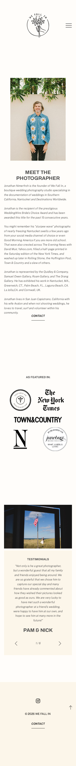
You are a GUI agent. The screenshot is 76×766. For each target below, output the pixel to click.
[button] (69, 25)
